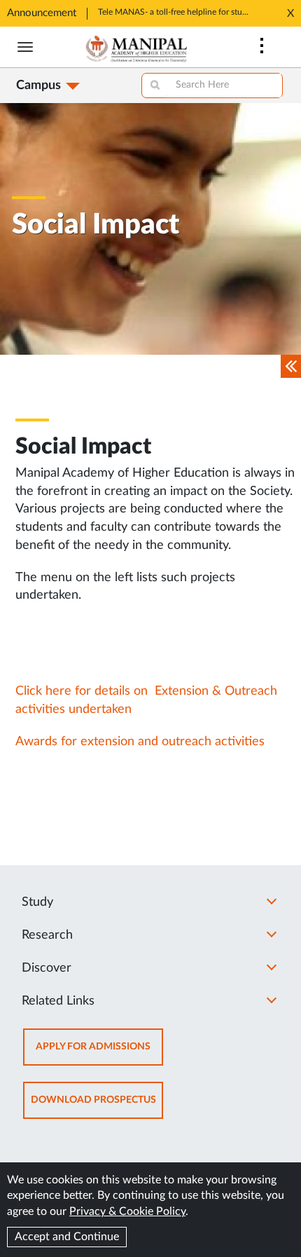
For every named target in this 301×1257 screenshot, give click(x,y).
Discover (46, 968)
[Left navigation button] (291, 366)
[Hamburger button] (25, 47)
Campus (38, 85)
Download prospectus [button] (97, 1106)
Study (37, 902)
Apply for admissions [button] (99, 1053)
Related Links (58, 1001)
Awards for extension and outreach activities (140, 741)
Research (47, 935)
